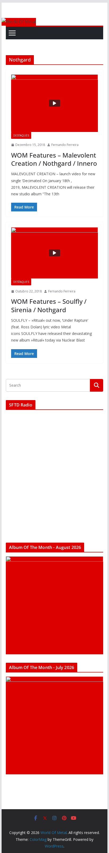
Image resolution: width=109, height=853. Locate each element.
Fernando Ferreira (65, 145)
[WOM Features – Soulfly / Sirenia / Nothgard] (54, 252)
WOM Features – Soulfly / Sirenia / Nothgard (49, 305)
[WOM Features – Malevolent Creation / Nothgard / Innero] (54, 103)
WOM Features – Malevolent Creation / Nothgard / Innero (54, 159)
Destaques (21, 135)
